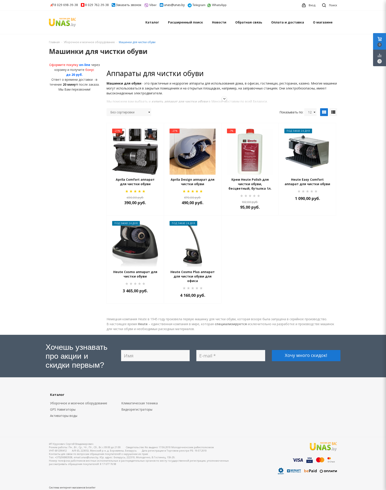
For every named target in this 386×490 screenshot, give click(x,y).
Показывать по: (291, 112)
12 (310, 112)
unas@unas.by (174, 5)
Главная (54, 42)
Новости (219, 22)
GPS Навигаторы (63, 409)
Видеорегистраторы (136, 409)
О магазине (323, 22)
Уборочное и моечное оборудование (78, 403)
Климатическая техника (139, 403)
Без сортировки (122, 112)
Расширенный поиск (185, 22)
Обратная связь (248, 22)
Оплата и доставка (287, 22)
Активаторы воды (63, 416)
